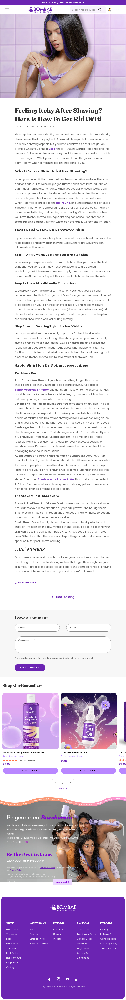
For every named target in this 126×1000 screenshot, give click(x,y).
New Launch (13, 929)
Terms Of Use (108, 948)
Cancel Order (84, 938)
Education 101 (37, 938)
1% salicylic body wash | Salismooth (24, 752)
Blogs (33, 929)
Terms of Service (47, 867)
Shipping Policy (108, 943)
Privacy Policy (16, 870)
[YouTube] (68, 979)
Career (57, 934)
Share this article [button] (27, 582)
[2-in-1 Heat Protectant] (89, 721)
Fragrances (12, 943)
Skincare (11, 948)
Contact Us (83, 929)
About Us (58, 929)
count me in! (62, 882)
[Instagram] (58, 979)
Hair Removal (13, 957)
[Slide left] (55, 782)
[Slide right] (70, 782)
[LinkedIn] (77, 979)
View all (63, 788)
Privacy (104, 929)
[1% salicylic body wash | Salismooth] (30, 721)
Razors (10, 938)
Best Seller (12, 953)
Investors (58, 938)
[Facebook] (49, 979)
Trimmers (11, 934)
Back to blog (65, 597)
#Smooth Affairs (39, 943)
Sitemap (34, 934)
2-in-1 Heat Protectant (74, 752)
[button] (6, 9)
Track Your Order (86, 934)
